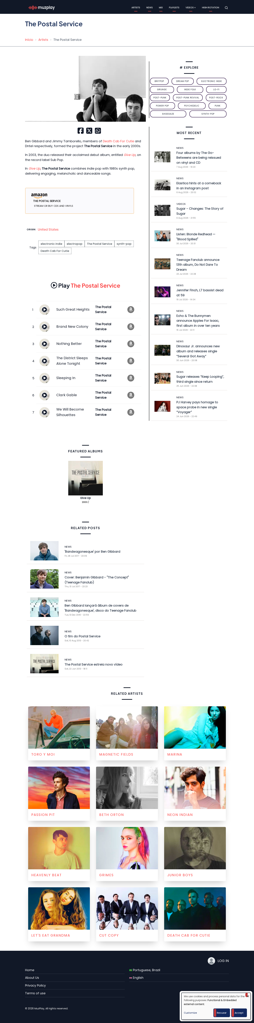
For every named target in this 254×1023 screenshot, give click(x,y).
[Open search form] (226, 7)
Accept (239, 1013)
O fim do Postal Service (82, 636)
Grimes (106, 875)
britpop (159, 81)
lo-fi (216, 89)
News (149, 7)
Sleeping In (65, 377)
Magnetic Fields (116, 754)
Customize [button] (190, 1013)
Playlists (174, 7)
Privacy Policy (35, 985)
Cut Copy (109, 935)
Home (29, 970)
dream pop (182, 81)
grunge (162, 89)
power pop (162, 105)
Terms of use (35, 993)
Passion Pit (43, 814)
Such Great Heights (73, 309)
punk (217, 105)
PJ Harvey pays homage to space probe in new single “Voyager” (197, 407)
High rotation (210, 7)
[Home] (41, 7)
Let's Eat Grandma (50, 935)
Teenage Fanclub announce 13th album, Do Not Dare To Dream (197, 265)
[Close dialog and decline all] (248, 995)
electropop (74, 244)
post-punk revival (187, 97)
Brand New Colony (72, 326)
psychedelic (191, 105)
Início (29, 40)
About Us (32, 977)
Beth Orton (111, 814)
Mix (161, 7)
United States (48, 229)
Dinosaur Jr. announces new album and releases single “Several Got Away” (198, 351)
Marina (174, 754)
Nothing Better (69, 343)
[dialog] (216, 1006)
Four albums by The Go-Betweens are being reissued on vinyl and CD (198, 158)
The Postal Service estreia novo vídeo (94, 664)
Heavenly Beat (46, 875)
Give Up (85, 498)
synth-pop (124, 244)
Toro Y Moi (43, 754)
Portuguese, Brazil (146, 970)
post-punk (159, 97)
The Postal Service (99, 244)
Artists (135, 7)
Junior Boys (180, 875)
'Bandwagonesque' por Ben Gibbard (92, 551)
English (137, 977)
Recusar (222, 1013)
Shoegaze (168, 113)
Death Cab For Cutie (118, 141)
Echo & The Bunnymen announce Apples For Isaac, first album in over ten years (198, 321)
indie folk (190, 89)
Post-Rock (216, 97)
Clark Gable (66, 395)
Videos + (191, 7)
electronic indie (51, 244)
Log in (223, 960)
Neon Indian (180, 814)
